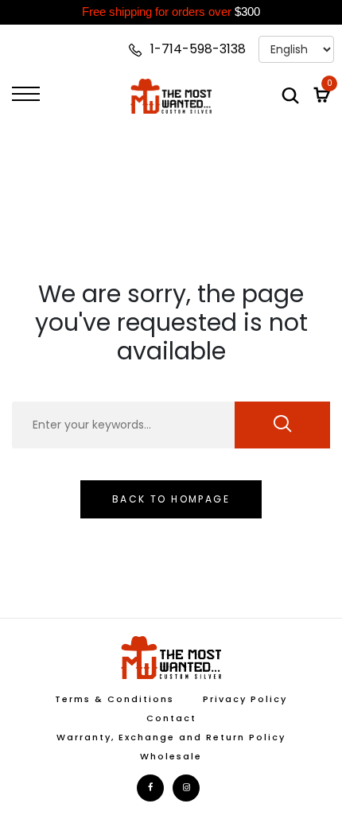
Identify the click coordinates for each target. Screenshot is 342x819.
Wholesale (171, 756)
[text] (171, 12)
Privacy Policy (245, 699)
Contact (171, 718)
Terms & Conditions (114, 699)
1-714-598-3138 (196, 49)
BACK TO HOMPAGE (171, 499)
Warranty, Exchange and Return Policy (171, 737)
